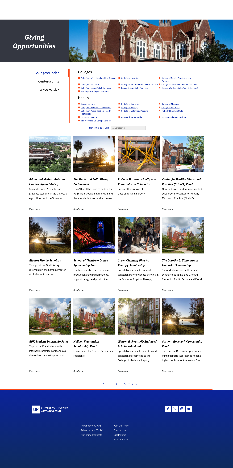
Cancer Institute (88, 104)
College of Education (90, 84)
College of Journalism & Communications (180, 84)
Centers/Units (48, 81)
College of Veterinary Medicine (134, 111)
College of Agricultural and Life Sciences (98, 78)
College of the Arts (129, 78)
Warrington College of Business (95, 91)
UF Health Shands (89, 117)
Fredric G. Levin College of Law (134, 88)
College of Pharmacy (171, 107)
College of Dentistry (130, 104)
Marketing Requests (91, 434)
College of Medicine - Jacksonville (96, 107)
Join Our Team (121, 425)
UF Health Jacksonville (131, 117)
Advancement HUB (91, 425)
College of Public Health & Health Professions (96, 112)
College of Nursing (129, 107)
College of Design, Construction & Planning (176, 79)
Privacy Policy (121, 439)
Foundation (120, 430)
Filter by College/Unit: (98, 127)
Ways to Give (49, 89)
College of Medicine (170, 104)
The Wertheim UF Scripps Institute (96, 121)
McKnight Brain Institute (172, 111)
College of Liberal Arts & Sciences (96, 88)
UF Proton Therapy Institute (174, 117)
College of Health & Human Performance (139, 84)
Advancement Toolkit (92, 430)
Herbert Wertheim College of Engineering (180, 88)
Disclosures (120, 434)
